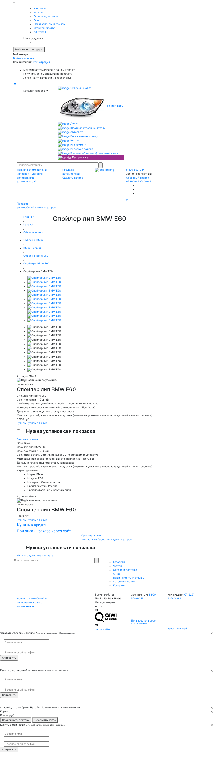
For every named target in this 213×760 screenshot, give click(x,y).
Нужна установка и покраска (60, 431)
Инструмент (78, 144)
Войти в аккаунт (23, 58)
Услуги (38, 12)
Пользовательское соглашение (143, 621)
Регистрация (41, 62)
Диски (74, 123)
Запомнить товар (28, 439)
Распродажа (79, 157)
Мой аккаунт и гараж (29, 49)
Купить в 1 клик (37, 423)
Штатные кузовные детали (87, 127)
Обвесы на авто (80, 88)
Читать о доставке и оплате (35, 555)
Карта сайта (103, 629)
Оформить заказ (45, 719)
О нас (37, 20)
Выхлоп (75, 140)
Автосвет (76, 132)
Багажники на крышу (84, 136)
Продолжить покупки (15, 719)
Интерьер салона (81, 148)
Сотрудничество (44, 27)
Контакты (40, 31)
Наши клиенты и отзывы (49, 24)
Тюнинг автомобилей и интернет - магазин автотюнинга (32, 173)
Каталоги (40, 8)
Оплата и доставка (46, 16)
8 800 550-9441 (136, 169)
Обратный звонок (137, 177)
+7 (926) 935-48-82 (138, 181)
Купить (22, 423)
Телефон (8, 647)
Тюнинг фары (115, 105)
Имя (6, 637)
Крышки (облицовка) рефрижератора (94, 153)
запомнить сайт (27, 181)
